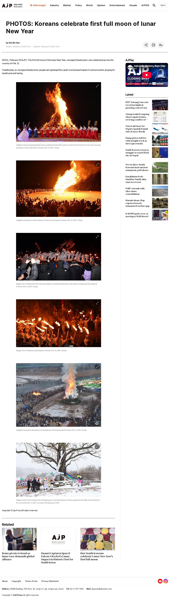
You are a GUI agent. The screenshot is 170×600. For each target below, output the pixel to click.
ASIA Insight (39, 5)
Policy (78, 5)
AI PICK (145, 5)
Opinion (101, 5)
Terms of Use (31, 581)
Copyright (16, 581)
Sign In (163, 5)
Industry (54, 5)
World (89, 5)
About (5, 581)
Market (67, 5)
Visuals (133, 5)
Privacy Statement (50, 581)
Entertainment (117, 5)
